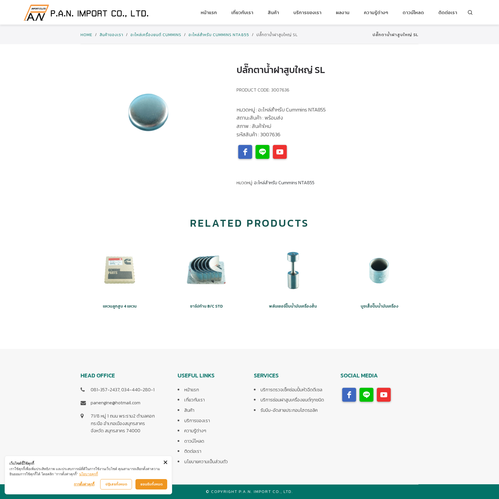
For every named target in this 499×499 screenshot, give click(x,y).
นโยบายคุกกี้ (88, 474)
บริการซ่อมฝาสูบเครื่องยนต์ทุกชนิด (292, 399)
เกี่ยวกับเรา (194, 399)
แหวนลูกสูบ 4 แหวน (120, 306)
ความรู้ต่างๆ (195, 430)
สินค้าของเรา (111, 35)
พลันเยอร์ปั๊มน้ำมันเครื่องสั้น (293, 306)
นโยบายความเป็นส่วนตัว (206, 461)
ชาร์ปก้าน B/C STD (206, 306)
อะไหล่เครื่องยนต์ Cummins (156, 35)
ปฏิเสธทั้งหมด (116, 484)
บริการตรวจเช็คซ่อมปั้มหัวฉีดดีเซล (291, 389)
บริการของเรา (197, 420)
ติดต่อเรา (192, 451)
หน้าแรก (191, 389)
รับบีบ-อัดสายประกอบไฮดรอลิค (289, 410)
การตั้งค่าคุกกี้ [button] (84, 484)
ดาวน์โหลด (194, 440)
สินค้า (189, 410)
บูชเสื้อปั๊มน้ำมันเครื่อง (379, 306)
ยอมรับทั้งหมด (151, 484)
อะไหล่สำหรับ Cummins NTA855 (219, 35)
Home (86, 35)
